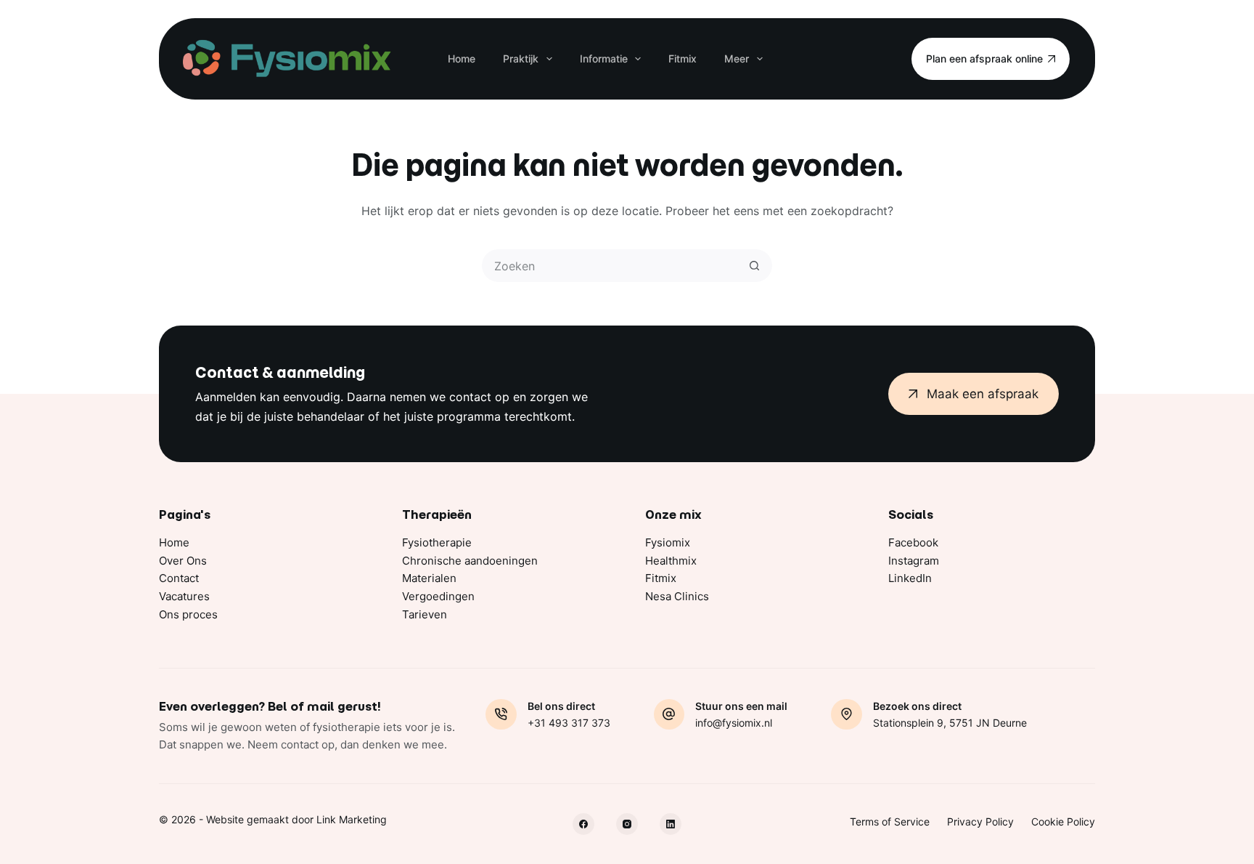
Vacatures (184, 596)
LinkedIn (910, 578)
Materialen (429, 578)
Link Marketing (351, 819)
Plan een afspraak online (984, 58)
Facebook (913, 542)
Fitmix (682, 58)
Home (461, 58)
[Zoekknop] (754, 265)
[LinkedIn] (670, 824)
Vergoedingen (438, 596)
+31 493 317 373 (569, 722)
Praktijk (520, 58)
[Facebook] (583, 824)
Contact (179, 578)
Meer (736, 58)
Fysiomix (667, 542)
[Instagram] (627, 824)
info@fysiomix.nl (733, 722)
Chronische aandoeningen (470, 561)
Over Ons (183, 561)
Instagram (913, 561)
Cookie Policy (1063, 821)
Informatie (604, 58)
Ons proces (188, 614)
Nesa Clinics (677, 596)
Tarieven (424, 614)
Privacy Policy (980, 821)
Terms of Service (890, 821)
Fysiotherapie (437, 542)
